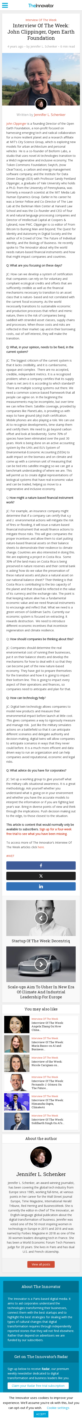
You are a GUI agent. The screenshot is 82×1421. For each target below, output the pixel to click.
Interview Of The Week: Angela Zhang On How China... (48, 1026)
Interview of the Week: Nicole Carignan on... (47, 1063)
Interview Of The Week (41, 20)
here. (41, 847)
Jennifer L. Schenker (43, 46)
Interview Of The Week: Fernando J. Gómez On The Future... (48, 1084)
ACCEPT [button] (41, 1414)
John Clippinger (16, 124)
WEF (11, 856)
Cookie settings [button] (58, 1408)
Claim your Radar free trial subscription (38, 1386)
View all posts (41, 1264)
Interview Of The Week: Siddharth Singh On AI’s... (48, 1121)
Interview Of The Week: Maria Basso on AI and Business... (48, 1045)
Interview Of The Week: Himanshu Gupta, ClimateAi (48, 1103)
